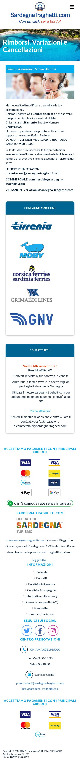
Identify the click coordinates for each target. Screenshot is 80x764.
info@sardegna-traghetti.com (40, 688)
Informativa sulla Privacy (41, 596)
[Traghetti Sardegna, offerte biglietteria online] (40, 6)
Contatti (41, 578)
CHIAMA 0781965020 (45, 649)
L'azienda (41, 572)
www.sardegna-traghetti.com (25, 540)
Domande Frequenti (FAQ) (41, 602)
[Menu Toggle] (72, 7)
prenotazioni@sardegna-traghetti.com (40, 683)
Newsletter (41, 608)
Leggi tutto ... (40, 560)
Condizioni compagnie (41, 590)
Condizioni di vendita (41, 584)
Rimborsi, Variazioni (41, 614)
